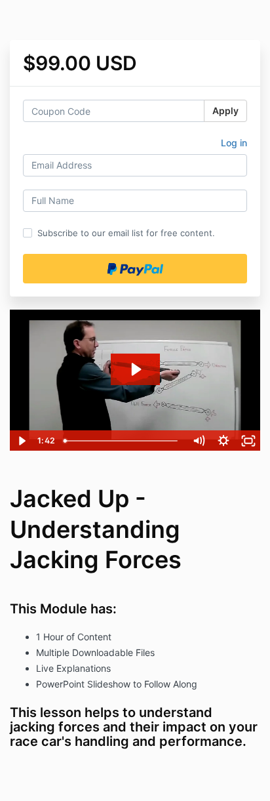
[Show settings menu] (223, 440)
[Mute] (198, 440)
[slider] (122, 440)
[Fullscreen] (248, 440)
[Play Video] (21, 440)
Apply (225, 110)
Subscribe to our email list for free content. (126, 233)
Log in (234, 142)
